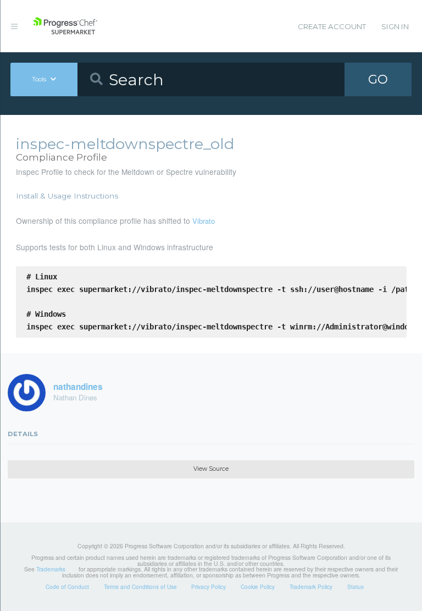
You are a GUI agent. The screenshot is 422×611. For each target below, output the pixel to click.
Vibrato (203, 221)
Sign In (395, 26)
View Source (211, 468)
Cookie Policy (258, 587)
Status (355, 587)
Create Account (332, 26)
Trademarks (50, 569)
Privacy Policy (208, 587)
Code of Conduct (67, 587)
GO (378, 79)
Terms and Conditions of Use (140, 587)
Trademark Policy (311, 587)
